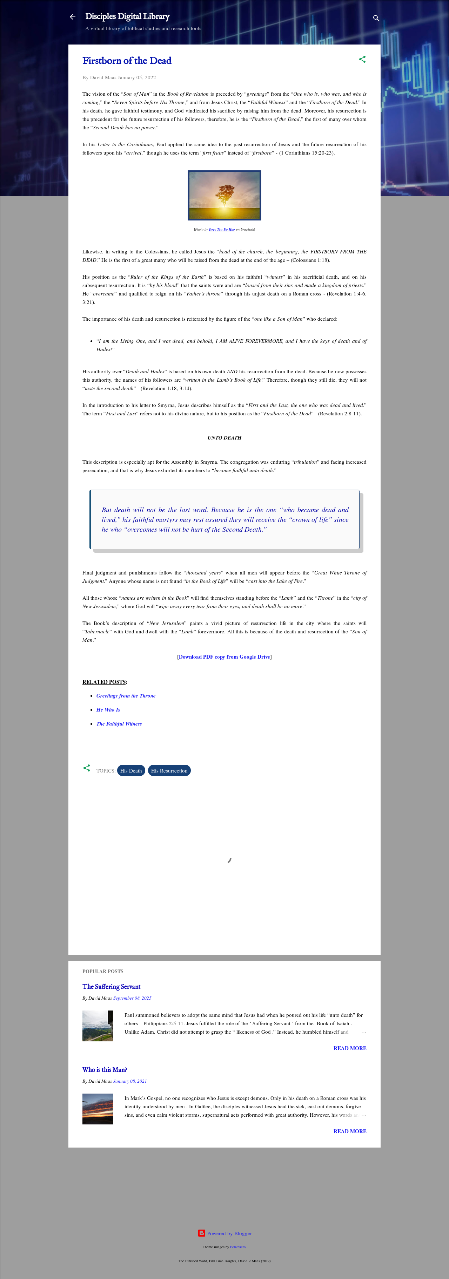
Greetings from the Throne (126, 695)
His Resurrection (169, 770)
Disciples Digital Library (127, 16)
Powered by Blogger (229, 1233)
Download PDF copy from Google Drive (224, 656)
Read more (350, 1048)
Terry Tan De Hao (222, 229)
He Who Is (108, 709)
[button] (362, 60)
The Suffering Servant (111, 987)
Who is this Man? (104, 1070)
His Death (131, 770)
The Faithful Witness (119, 723)
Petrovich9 (238, 1246)
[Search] (376, 19)
